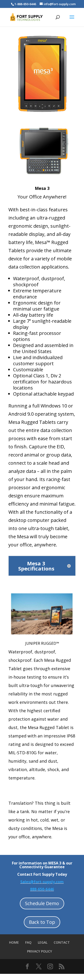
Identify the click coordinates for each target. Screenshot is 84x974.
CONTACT (62, 942)
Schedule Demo (42, 903)
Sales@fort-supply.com (42, 881)
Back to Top (42, 922)
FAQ (28, 942)
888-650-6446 (42, 889)
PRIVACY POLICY (39, 951)
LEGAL (42, 942)
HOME (14, 942)
